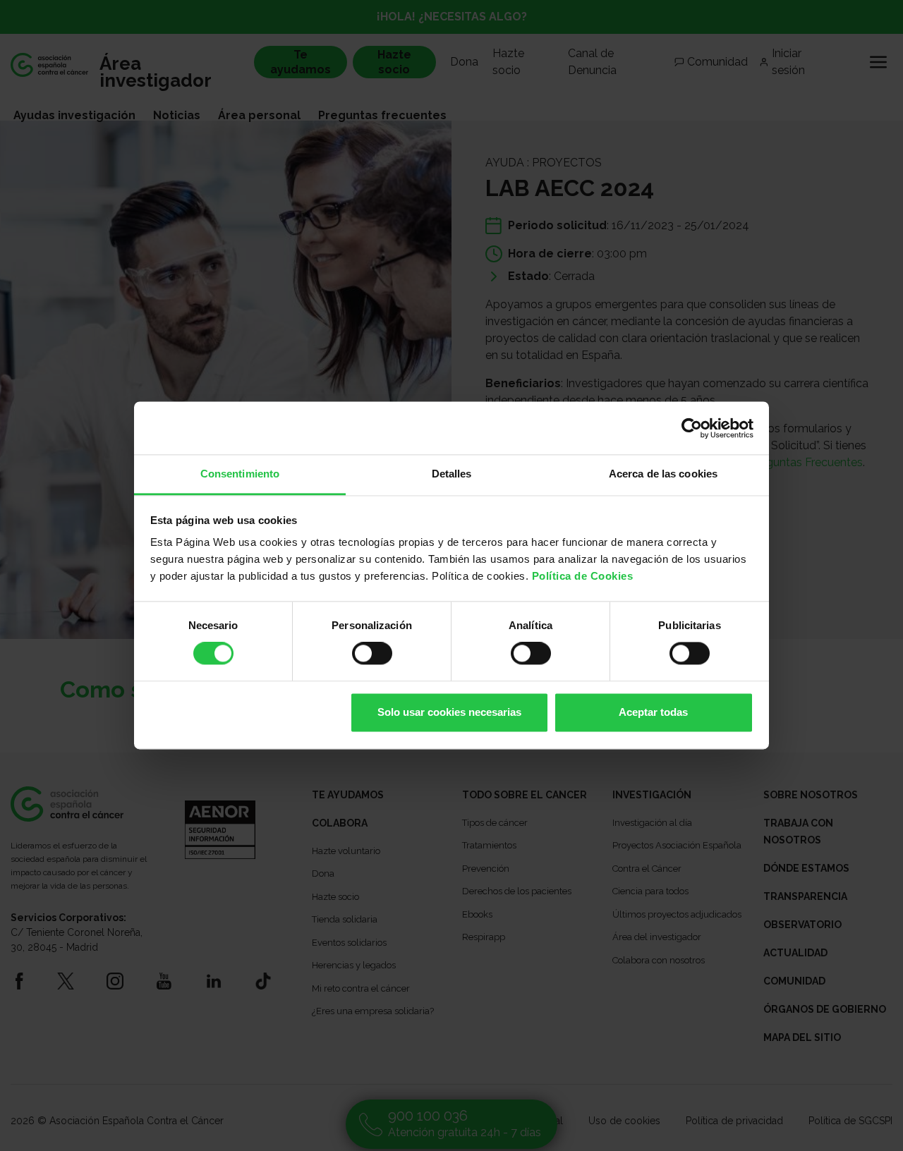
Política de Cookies (583, 576)
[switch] (372, 654)
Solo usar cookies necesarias (449, 712)
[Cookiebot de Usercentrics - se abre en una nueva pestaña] (691, 428)
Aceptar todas (653, 712)
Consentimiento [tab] (239, 474)
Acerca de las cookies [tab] (663, 474)
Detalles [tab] (452, 474)
